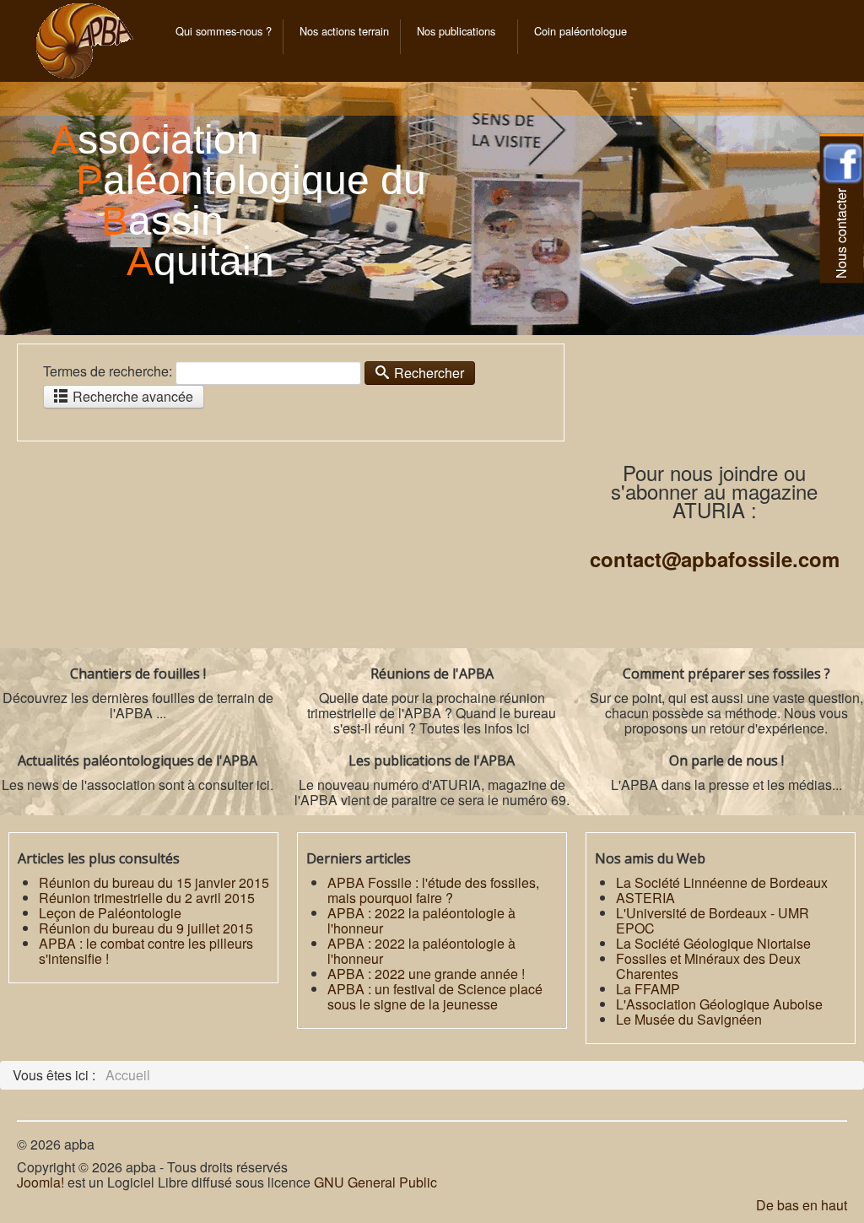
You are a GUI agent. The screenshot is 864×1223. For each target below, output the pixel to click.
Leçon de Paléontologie (110, 913)
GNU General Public (375, 1182)
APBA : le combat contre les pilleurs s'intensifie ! (146, 950)
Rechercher (427, 372)
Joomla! (40, 1182)
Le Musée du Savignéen (689, 1019)
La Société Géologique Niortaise (713, 943)
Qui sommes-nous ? (224, 31)
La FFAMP (648, 988)
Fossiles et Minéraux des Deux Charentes (708, 966)
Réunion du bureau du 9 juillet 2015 (146, 928)
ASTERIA (645, 897)
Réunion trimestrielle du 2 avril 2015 (147, 897)
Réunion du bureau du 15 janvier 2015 (154, 882)
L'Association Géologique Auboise (719, 1004)
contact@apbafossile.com (715, 558)
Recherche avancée (131, 396)
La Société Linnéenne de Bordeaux (722, 882)
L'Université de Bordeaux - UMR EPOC (712, 920)
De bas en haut (801, 1205)
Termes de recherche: (107, 371)
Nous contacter (840, 233)
